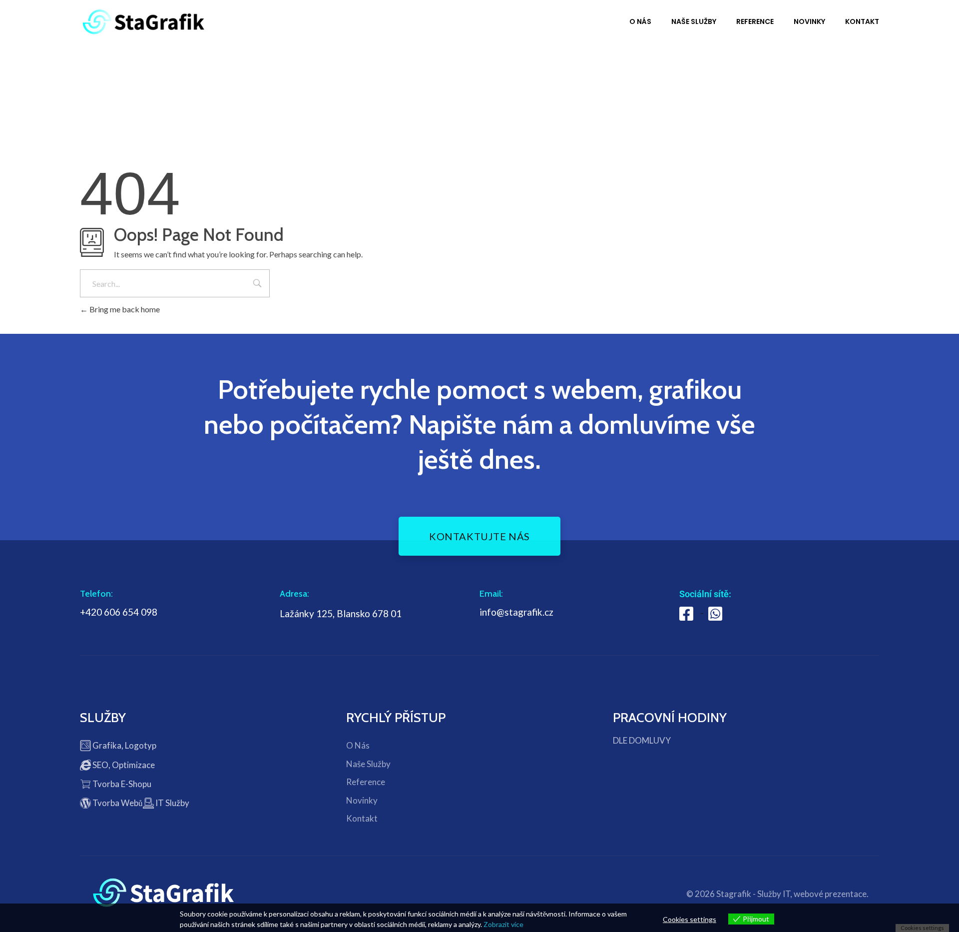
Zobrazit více (503, 924)
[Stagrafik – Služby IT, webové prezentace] (143, 21)
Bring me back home (124, 309)
